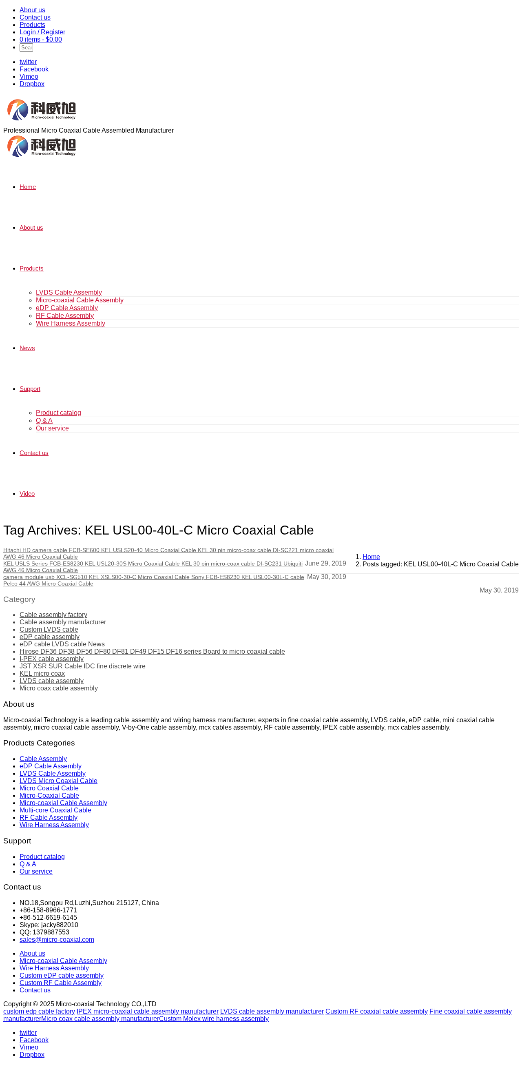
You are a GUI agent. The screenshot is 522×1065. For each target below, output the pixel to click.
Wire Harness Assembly (70, 323)
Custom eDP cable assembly (62, 975)
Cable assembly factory (53, 614)
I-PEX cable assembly (52, 658)
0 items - (41, 39)
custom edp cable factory (39, 1011)
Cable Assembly (43, 758)
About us (32, 10)
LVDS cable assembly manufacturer (272, 1011)
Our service (52, 428)
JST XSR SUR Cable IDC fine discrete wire (83, 666)
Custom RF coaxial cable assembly (376, 1011)
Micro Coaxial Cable (49, 788)
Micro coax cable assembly (59, 688)
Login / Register (42, 32)
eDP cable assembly (50, 636)
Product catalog (58, 412)
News (27, 347)
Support (30, 388)
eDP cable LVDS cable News (62, 644)
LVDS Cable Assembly (69, 292)
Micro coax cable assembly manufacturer (100, 1018)
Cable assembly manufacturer (63, 622)
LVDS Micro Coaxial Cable (58, 780)
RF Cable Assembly (65, 315)
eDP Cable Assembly (67, 307)
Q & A (44, 420)
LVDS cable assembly (52, 680)
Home (28, 186)
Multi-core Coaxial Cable (55, 810)
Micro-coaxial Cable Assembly (80, 300)
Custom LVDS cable (49, 629)
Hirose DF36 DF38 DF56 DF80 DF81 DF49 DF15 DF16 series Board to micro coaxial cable (152, 651)
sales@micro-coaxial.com (57, 939)
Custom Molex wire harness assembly (214, 1018)
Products (32, 24)
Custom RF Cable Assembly (61, 982)
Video (27, 493)
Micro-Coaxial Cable (49, 795)
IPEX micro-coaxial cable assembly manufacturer (148, 1011)
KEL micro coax (42, 673)
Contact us (35, 17)
